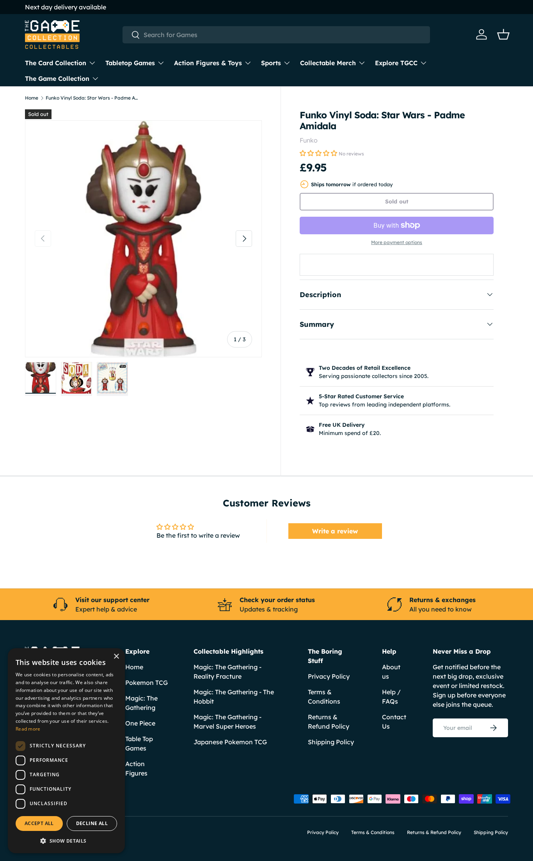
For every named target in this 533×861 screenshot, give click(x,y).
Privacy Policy (329, 676)
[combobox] (276, 34)
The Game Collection (57, 78)
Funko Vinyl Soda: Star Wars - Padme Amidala (92, 98)
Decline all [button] (92, 823)
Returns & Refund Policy (434, 832)
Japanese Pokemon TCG (230, 742)
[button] (503, 34)
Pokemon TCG (146, 682)
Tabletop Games (130, 63)
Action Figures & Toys (208, 63)
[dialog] (66, 750)
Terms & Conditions (372, 832)
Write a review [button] (335, 531)
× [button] (116, 657)
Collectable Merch (328, 63)
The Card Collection (55, 63)
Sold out (397, 201)
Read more (28, 729)
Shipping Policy (331, 742)
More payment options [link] (396, 242)
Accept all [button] (39, 823)
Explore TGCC (396, 63)
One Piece (140, 723)
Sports (271, 63)
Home (31, 98)
